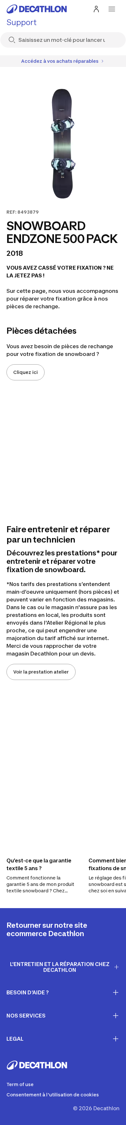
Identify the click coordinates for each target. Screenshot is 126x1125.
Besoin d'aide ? (27, 992)
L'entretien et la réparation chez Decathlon (60, 967)
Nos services (26, 1015)
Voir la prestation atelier (41, 671)
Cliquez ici (25, 372)
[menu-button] (112, 9)
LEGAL (15, 1039)
